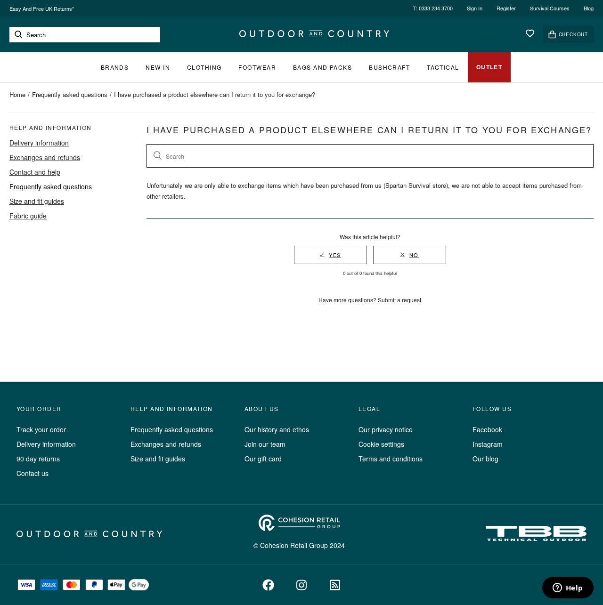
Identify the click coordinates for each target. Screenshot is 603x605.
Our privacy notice (386, 429)
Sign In (474, 8)
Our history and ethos (276, 429)
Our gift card (263, 458)
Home (17, 94)
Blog (589, 8)
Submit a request (399, 300)
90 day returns (38, 458)
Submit (18, 34)
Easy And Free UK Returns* (41, 8)
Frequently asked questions (69, 94)
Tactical (443, 67)
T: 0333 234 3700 (433, 8)
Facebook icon (268, 585)
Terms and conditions (391, 458)
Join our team (264, 444)
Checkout (573, 34)
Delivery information (39, 142)
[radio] (330, 255)
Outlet (489, 67)
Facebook (487, 429)
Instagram (488, 444)
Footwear (257, 67)
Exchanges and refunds (44, 157)
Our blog (485, 458)
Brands (115, 67)
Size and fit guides (36, 201)
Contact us (32, 473)
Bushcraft (389, 67)
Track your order (41, 429)
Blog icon (335, 585)
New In (158, 67)
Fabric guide (28, 215)
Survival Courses (550, 8)
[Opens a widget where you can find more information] (568, 588)
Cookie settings (381, 444)
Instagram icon (302, 585)
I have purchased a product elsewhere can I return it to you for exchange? (214, 94)
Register (506, 8)
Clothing (204, 67)
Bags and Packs (322, 67)
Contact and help (34, 172)
